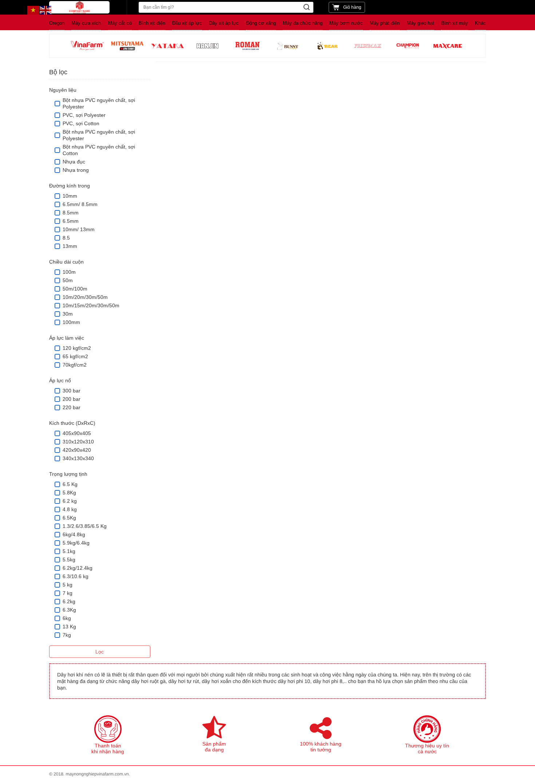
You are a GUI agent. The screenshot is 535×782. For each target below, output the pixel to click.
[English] (46, 10)
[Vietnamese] (33, 10)
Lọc (99, 652)
